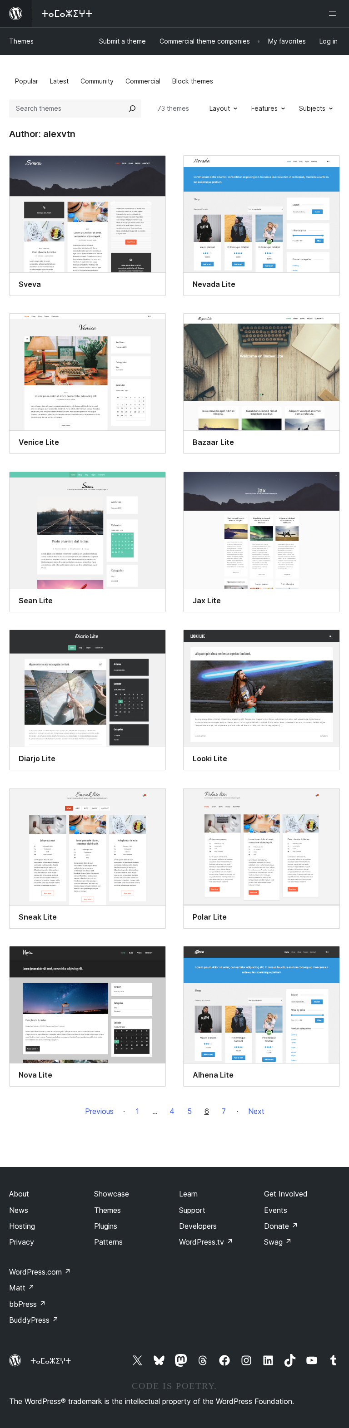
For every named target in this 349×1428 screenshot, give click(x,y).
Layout (219, 108)
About (19, 1193)
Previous (99, 1111)
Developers (198, 1226)
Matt (22, 1287)
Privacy (21, 1241)
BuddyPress (34, 1320)
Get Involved (286, 1193)
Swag (278, 1241)
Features (264, 108)
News (18, 1210)
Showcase (111, 1193)
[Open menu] (334, 13)
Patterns (108, 1241)
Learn (188, 1193)
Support (192, 1210)
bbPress (27, 1304)
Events (275, 1210)
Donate (281, 1226)
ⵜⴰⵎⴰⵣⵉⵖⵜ (50, 1360)
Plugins (105, 1226)
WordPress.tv (206, 1241)
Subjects (312, 108)
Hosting (22, 1226)
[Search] (132, 108)
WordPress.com (40, 1271)
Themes (21, 41)
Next (256, 1111)
